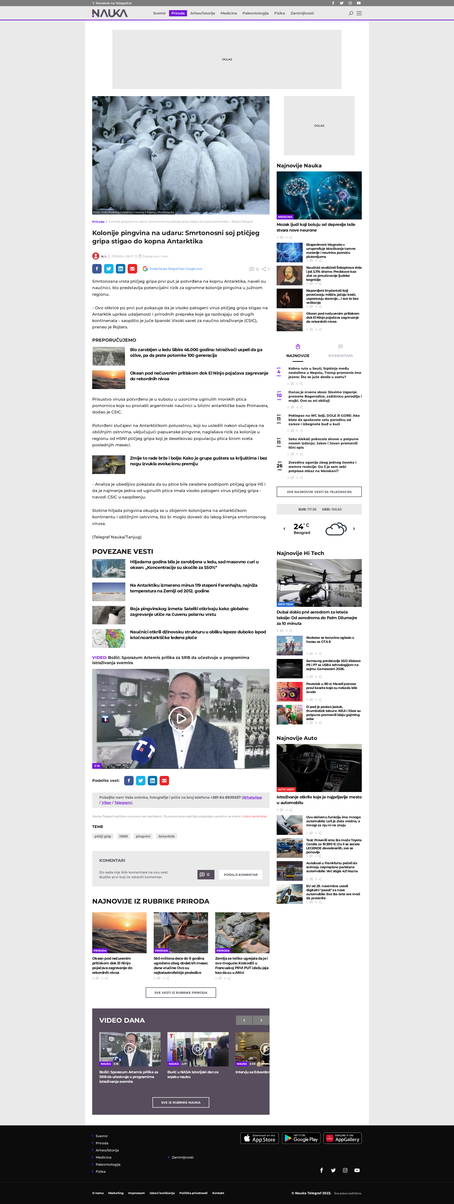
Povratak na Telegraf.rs (114, 3)
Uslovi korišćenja (254, 816)
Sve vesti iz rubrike (180, 992)
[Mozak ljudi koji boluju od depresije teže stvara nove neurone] (319, 195)
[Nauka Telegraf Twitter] (342, 3)
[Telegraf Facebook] (333, 3)
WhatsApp (252, 797)
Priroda (98, 222)
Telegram (122, 802)
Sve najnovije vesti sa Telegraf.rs (319, 492)
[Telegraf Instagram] (350, 3)
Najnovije (299, 165)
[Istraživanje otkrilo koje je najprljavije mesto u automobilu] (319, 768)
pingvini (143, 836)
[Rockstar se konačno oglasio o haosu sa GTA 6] (290, 645)
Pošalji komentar (241, 875)
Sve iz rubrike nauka (181, 1102)
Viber (106, 802)
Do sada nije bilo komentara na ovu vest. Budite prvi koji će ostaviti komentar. (133, 874)
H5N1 (123, 836)
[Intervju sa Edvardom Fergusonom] (266, 1049)
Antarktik (166, 836)
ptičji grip (103, 836)
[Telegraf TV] (359, 3)
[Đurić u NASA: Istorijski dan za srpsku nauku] (198, 1049)
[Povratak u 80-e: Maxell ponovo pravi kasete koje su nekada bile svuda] (290, 692)
